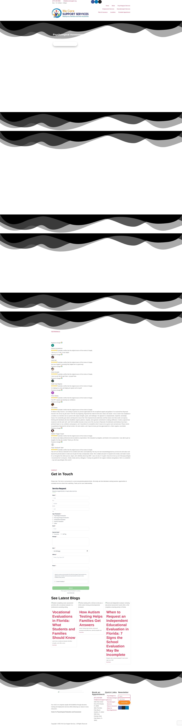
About (113, 5)
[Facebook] (93, 2)
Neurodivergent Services (123, 9)
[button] (1, 40)
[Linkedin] (96, 2)
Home (107, 5)
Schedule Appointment (124, 12)
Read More (54, 645)
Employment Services (108, 9)
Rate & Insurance (102, 12)
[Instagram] (100, 2)
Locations (112, 12)
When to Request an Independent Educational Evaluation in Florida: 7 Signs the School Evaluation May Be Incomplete (117, 633)
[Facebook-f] (120, 707)
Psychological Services (124, 5)
